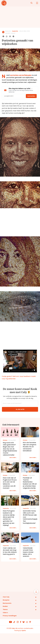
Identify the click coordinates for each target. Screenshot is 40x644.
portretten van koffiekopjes (20, 75)
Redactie (8, 31)
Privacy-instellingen (10, 616)
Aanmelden (31, 96)
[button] (34, 597)
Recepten (6, 600)
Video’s (5, 613)
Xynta (24, 630)
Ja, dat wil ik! (20, 409)
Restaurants (7, 603)
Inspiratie (15, 31)
